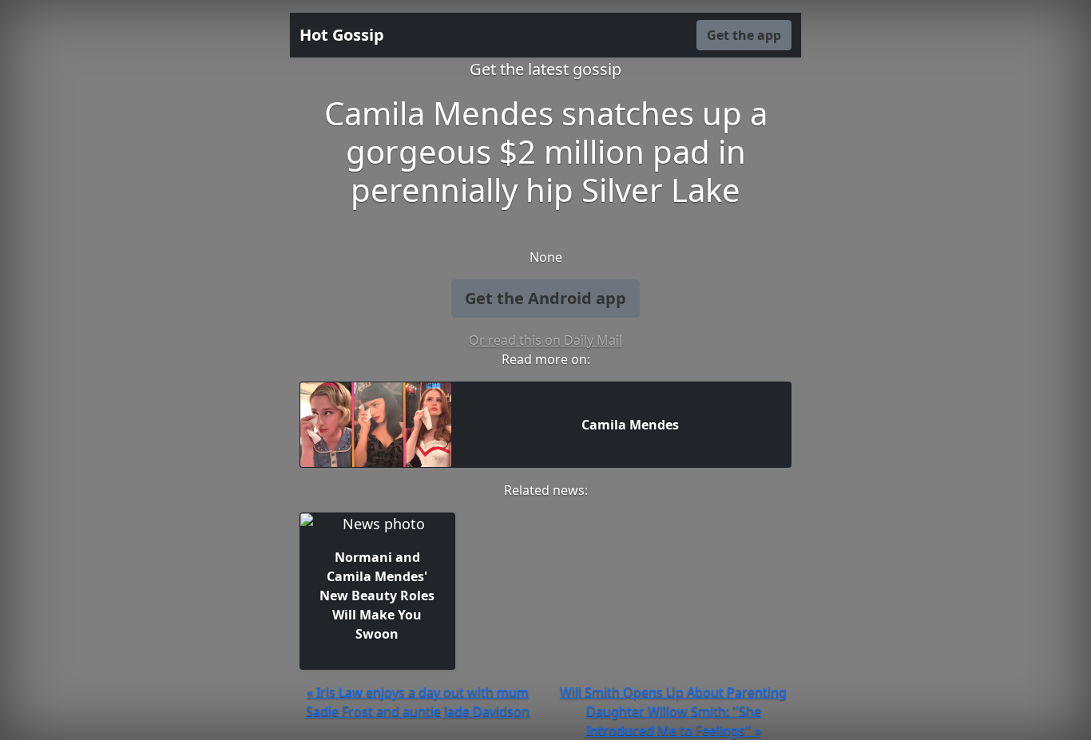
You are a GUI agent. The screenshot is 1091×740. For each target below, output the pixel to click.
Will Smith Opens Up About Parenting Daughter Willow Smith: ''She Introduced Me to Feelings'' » (673, 711)
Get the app (744, 35)
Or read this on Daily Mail (545, 340)
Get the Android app (545, 298)
